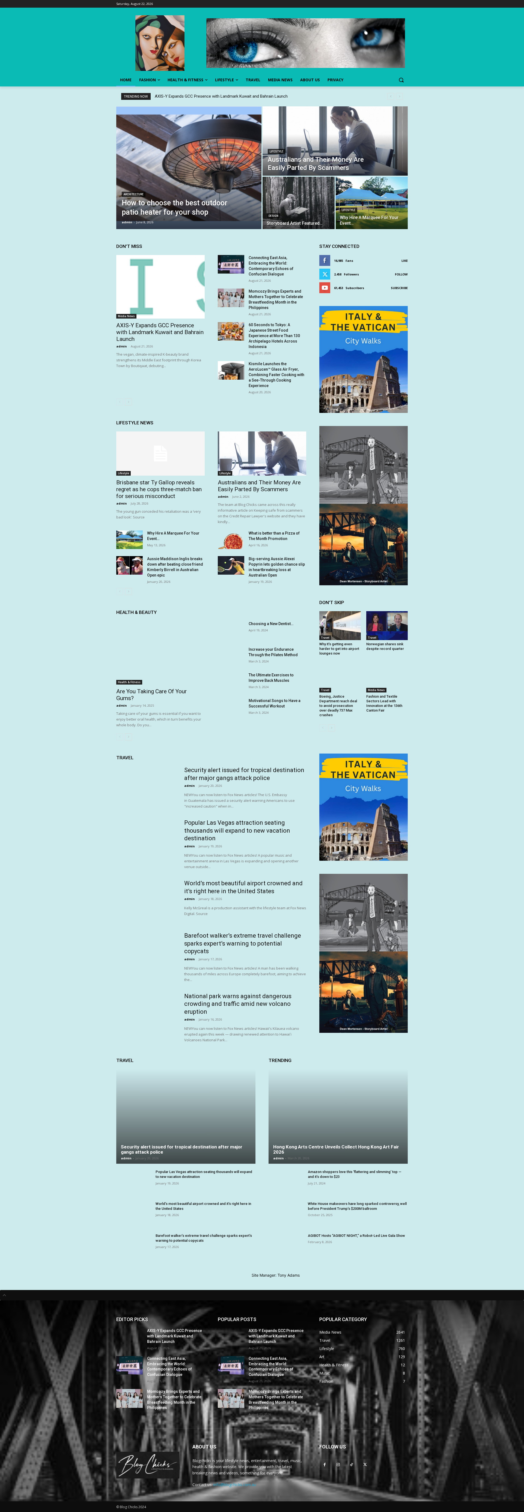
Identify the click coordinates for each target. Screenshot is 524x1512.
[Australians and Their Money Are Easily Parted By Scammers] (335, 141)
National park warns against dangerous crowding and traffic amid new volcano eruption (237, 1004)
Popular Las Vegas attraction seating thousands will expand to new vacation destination (237, 830)
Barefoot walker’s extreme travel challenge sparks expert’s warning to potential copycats (242, 943)
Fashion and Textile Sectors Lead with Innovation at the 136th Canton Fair (384, 703)
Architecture (134, 194)
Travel (325, 638)
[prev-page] (119, 402)
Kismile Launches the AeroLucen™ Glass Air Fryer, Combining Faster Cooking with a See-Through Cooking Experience (276, 375)
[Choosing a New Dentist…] (231, 630)
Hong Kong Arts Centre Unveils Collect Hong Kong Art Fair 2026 (336, 1149)
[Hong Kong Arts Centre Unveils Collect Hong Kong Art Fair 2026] (338, 1116)
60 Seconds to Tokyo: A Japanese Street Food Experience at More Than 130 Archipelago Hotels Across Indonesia (274, 336)
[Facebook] (324, 1464)
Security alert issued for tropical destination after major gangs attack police (181, 1149)
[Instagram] (338, 1464)
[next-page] (128, 402)
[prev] (390, 96)
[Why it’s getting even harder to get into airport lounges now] (340, 625)
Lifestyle (276, 151)
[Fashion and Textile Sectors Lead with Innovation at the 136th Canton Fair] (387, 678)
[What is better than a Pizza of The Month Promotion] (231, 539)
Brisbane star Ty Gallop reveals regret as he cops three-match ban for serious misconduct (159, 489)
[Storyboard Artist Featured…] (299, 203)
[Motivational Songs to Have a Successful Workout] (231, 707)
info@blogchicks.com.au (234, 1484)
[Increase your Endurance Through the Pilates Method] (231, 656)
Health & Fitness (129, 682)
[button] (401, 79)
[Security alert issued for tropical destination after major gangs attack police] (146, 787)
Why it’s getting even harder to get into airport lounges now (339, 648)
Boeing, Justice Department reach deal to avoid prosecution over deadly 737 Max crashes (338, 705)
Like (404, 261)
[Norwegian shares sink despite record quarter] (387, 625)
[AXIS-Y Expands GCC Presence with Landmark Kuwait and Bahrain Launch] (160, 287)
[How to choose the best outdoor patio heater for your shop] (188, 167)
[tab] (262, 1295)
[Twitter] (365, 1464)
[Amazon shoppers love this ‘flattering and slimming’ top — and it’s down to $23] (286, 1182)
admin (121, 346)
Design (273, 215)
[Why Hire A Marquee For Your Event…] (372, 203)
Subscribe (399, 288)
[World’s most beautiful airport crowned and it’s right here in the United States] (146, 901)
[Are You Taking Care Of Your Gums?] (160, 653)
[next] (399, 96)
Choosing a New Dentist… (271, 624)
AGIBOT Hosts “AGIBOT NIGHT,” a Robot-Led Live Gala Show (356, 1236)
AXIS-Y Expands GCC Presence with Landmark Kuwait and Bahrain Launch (221, 96)
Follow (401, 274)
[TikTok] (351, 1464)
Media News (126, 316)
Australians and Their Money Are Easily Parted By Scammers (259, 486)
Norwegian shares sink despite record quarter (385, 646)
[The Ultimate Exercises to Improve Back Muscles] (231, 681)
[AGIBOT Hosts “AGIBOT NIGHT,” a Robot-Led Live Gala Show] (286, 1246)
